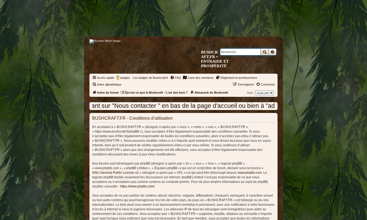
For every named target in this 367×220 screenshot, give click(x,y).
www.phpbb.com (250, 173)
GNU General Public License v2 (115, 173)
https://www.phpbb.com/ (137, 186)
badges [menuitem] (125, 77)
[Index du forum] (206, 26)
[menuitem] (175, 77)
